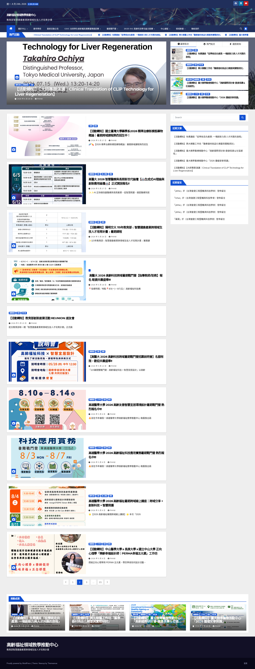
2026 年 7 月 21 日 (25, 99)
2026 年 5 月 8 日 (98, 414)
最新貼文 (184, 44)
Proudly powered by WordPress (19, 663)
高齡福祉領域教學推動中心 (21, 15)
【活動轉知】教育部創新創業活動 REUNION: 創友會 (41, 318)
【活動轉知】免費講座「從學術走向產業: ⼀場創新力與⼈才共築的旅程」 (80, 94)
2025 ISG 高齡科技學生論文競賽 (139, 29)
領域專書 (180, 29)
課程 (95, 126)
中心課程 (165, 29)
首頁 (245, 663)
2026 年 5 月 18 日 (99, 285)
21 (100, 582)
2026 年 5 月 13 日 (99, 366)
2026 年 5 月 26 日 (99, 237)
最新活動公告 (53, 29)
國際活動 (189, 79)
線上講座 (104, 174)
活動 (24, 90)
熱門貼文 (210, 44)
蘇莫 (177, 219)
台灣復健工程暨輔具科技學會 (201, 191)
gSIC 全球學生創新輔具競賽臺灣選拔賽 (82, 29)
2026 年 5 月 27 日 (99, 140)
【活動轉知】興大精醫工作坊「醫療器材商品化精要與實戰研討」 (215, 68)
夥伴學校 (37, 29)
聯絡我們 (195, 29)
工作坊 (196, 94)
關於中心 (22, 29)
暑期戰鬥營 (112, 29)
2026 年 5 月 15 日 (19, 323)
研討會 (201, 65)
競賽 (103, 351)
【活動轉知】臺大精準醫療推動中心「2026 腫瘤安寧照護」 (213, 97)
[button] (241, 29)
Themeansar (52, 663)
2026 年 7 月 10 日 (203, 626)
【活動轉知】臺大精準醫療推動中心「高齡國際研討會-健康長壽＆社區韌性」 (157, 621)
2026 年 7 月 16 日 (142, 626)
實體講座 (18, 90)
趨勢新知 (236, 44)
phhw (40, 99)
